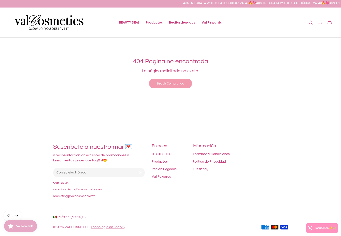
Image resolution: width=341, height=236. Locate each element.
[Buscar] (311, 23)
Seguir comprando (170, 83)
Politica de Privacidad (209, 161)
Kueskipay (200, 169)
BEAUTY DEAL (162, 154)
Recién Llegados (164, 169)
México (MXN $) (71, 217)
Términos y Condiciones (211, 154)
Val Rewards (161, 176)
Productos (160, 161)
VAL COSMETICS (77, 227)
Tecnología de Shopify (108, 227)
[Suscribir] (140, 172)
